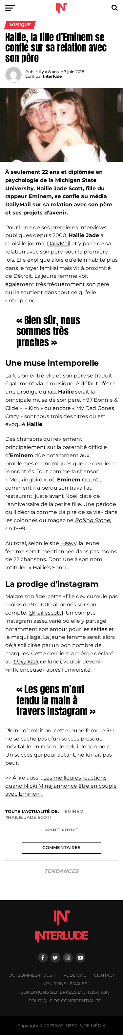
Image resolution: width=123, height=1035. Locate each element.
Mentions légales (64, 983)
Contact (104, 975)
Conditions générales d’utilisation (65, 992)
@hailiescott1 (46, 613)
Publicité (74, 975)
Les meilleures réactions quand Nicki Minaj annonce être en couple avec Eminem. (61, 786)
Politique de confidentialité (65, 1000)
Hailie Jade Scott (30, 818)
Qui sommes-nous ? (32, 975)
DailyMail (58, 243)
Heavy (68, 543)
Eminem (74, 812)
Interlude (52, 76)
